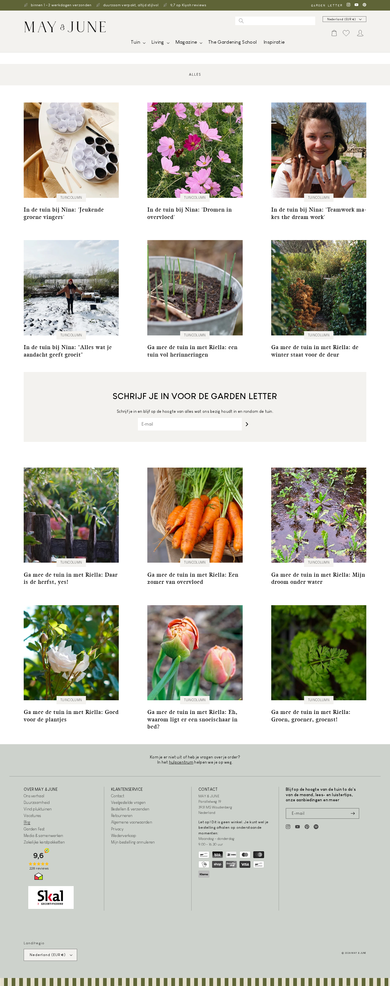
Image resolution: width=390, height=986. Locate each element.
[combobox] (275, 21)
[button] (137, 43)
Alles (195, 75)
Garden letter (326, 5)
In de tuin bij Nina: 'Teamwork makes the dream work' (318, 213)
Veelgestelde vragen (128, 802)
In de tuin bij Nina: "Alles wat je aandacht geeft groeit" (68, 351)
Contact (117, 796)
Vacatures (32, 815)
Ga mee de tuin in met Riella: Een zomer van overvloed (192, 578)
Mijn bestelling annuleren (133, 842)
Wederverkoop (123, 835)
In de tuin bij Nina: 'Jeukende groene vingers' (64, 213)
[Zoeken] (241, 21)
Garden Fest (34, 829)
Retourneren (121, 815)
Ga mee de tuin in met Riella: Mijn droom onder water (318, 578)
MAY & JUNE (358, 952)
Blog (27, 822)
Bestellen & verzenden (130, 809)
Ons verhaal (34, 796)
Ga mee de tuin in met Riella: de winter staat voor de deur (315, 351)
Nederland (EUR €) (341, 19)
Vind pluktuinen (38, 809)
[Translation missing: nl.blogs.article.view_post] (71, 150)
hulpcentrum (181, 762)
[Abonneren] (247, 424)
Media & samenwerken (43, 835)
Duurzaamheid (37, 802)
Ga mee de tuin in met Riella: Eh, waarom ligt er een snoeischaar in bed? (192, 719)
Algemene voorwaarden (131, 822)
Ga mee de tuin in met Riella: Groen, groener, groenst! (311, 716)
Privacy (117, 829)
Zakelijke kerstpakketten (44, 842)
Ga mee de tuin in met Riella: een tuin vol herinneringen (192, 351)
